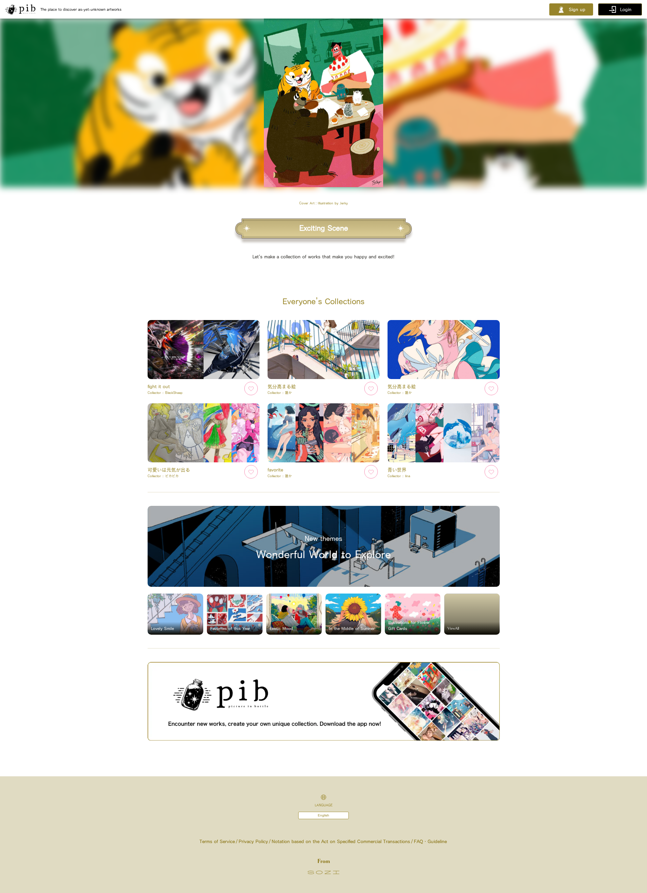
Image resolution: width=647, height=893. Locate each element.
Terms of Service (217, 841)
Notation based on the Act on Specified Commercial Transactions (341, 841)
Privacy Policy (253, 841)
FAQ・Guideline (430, 841)
